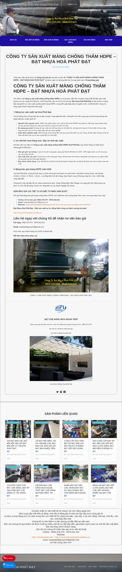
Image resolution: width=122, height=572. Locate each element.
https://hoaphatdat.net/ (42, 537)
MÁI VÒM (108, 40)
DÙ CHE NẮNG (89, 40)
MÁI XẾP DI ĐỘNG (32, 40)
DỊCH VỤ (13, 40)
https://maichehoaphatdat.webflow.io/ (27, 213)
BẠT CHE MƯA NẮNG (70, 41)
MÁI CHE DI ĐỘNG (51, 40)
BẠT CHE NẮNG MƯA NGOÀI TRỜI (61, 319)
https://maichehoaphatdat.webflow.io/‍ (72, 537)
